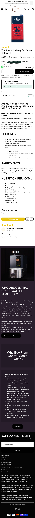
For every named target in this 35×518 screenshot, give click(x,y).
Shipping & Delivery (6, 462)
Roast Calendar (5, 455)
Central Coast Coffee (19, 504)
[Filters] (27, 219)
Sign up (17, 450)
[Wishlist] (29, 9)
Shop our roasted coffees (11, 336)
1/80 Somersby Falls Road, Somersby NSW (16, 83)
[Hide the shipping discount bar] (31, 3)
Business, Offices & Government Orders (11, 467)
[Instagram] (19, 509)
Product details (5, 92)
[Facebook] (16, 509)
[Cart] (33, 9)
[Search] (6, 9)
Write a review (13, 219)
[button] (5, 47)
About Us (3, 457)
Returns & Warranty (6, 464)
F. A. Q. (3, 460)
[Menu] (2, 9)
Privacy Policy (5, 472)
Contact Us (4, 469)
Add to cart (25, 71)
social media (16, 405)
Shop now (17, 426)
